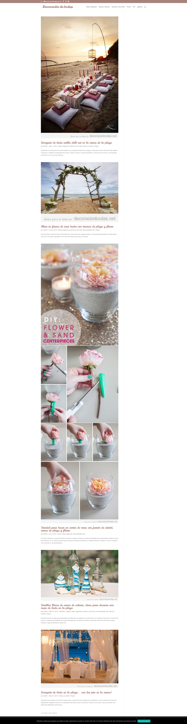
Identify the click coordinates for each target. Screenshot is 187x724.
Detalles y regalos (65, 611)
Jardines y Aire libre (118, 7)
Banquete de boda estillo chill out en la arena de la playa (76, 142)
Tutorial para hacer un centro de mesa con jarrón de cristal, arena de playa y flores (77, 529)
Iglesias (139, 7)
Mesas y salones (104, 7)
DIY (134, 7)
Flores (129, 7)
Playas (96, 146)
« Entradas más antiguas (49, 713)
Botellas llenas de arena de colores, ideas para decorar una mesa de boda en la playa (77, 606)
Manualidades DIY (89, 230)
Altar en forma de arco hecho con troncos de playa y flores (77, 226)
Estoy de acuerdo (144, 721)
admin (46, 146)
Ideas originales (91, 7)
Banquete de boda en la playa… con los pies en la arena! (76, 692)
